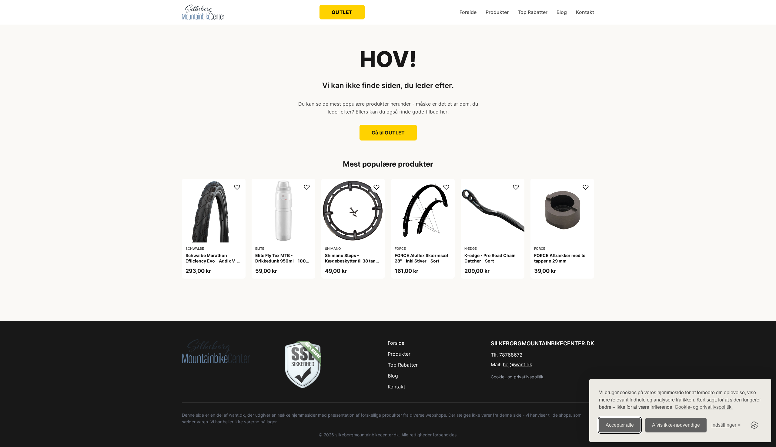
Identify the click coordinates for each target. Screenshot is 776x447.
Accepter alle (620, 425)
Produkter (497, 12)
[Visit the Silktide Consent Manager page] (754, 425)
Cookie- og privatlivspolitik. (704, 406)
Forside (468, 12)
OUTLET (342, 12)
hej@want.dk (517, 364)
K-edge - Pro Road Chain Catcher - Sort (490, 258)
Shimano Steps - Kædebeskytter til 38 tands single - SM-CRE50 (353, 261)
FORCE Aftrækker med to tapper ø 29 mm (560, 258)
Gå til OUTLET (388, 133)
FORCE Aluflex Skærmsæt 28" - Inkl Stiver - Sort (421, 258)
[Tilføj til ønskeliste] (237, 187)
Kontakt (585, 12)
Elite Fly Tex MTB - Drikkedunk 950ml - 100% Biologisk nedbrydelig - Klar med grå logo (282, 264)
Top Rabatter (532, 12)
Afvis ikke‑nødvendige (676, 425)
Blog (562, 12)
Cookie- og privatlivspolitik (517, 376)
